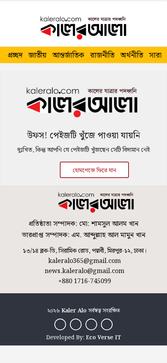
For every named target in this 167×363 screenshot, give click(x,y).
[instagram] (91, 324)
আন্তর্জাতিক (68, 55)
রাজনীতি (102, 55)
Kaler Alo (74, 311)
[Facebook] (60, 324)
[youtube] (107, 324)
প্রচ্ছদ (15, 55)
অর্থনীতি (131, 55)
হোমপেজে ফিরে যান (94, 170)
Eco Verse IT (103, 337)
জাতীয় (37, 55)
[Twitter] (76, 324)
